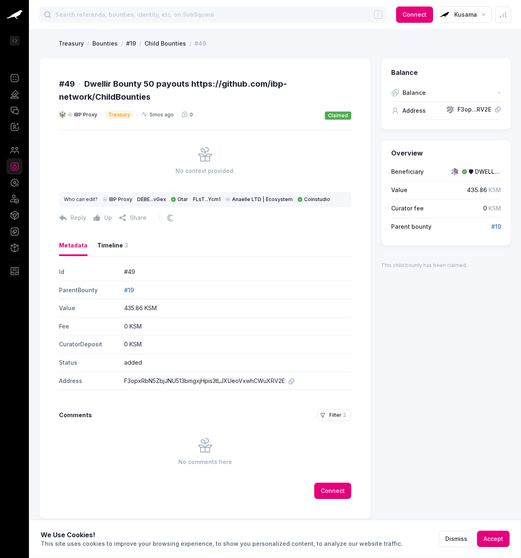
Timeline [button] (112, 245)
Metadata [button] (73, 245)
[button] (14, 78)
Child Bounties (165, 43)
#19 (131, 43)
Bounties (105, 43)
